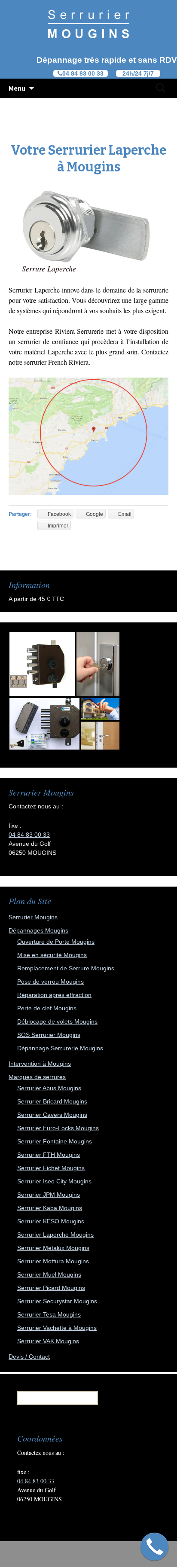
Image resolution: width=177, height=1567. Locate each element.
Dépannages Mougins (38, 930)
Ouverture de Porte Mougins (56, 941)
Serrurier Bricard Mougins (52, 1101)
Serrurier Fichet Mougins (51, 1168)
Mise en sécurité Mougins (52, 954)
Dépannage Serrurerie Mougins (60, 1048)
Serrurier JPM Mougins (48, 1194)
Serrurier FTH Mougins (48, 1154)
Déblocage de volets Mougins (57, 1021)
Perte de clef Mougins (46, 1008)
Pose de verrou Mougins (50, 981)
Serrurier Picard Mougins (51, 1287)
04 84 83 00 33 (29, 834)
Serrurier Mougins (33, 917)
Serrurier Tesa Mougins (49, 1314)
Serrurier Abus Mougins (49, 1088)
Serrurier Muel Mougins (49, 1274)
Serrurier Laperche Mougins (55, 1234)
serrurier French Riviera (56, 361)
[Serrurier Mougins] (88, 23)
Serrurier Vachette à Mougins (57, 1327)
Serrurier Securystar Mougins (57, 1301)
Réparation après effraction (54, 994)
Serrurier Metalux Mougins (53, 1247)
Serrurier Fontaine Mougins (54, 1141)
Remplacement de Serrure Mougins (65, 968)
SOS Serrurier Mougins (48, 1034)
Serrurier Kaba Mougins (49, 1207)
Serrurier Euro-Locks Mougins (58, 1128)
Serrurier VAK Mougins (48, 1341)
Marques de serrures (37, 1076)
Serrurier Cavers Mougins (52, 1114)
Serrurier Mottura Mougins (53, 1261)
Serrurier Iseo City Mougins (54, 1181)
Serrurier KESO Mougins (50, 1221)
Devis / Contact (29, 1356)
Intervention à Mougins (40, 1063)
